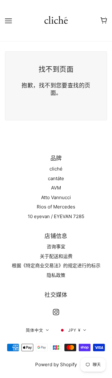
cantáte (56, 178)
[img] (56, 312)
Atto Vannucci (56, 197)
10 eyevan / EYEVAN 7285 (56, 216)
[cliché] (56, 20)
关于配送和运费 (56, 256)
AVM (56, 188)
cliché (56, 169)
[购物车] (104, 20)
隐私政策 (56, 275)
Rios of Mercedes (56, 207)
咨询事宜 (56, 247)
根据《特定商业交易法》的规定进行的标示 (56, 265)
